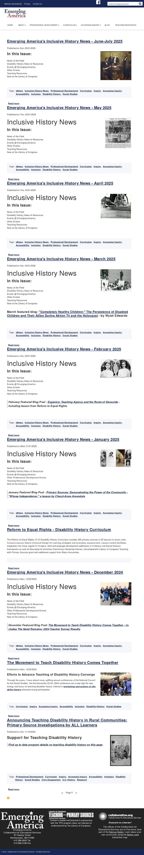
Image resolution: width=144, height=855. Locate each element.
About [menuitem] (20, 26)
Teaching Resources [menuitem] (125, 25)
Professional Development (64, 90)
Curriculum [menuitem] (68, 26)
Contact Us (37, 4)
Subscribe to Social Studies (9, 798)
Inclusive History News (37, 90)
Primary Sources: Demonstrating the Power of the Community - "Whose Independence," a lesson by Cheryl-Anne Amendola (68, 494)
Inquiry (97, 90)
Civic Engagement (51, 779)
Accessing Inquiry (112, 90)
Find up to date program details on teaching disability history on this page (55, 745)
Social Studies (70, 94)
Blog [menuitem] (107, 25)
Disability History (52, 94)
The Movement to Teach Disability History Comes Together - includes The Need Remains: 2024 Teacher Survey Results (68, 627)
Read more (13, 103)
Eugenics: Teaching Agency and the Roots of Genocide (83, 402)
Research (82, 779)
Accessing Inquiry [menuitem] (88, 26)
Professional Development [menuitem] (42, 26)
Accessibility (22, 94)
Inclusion (36, 94)
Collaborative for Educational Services (21, 852)
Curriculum (86, 90)
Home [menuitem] (10, 25)
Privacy (27, 4)
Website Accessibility (13, 4)
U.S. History (68, 779)
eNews (19, 90)
